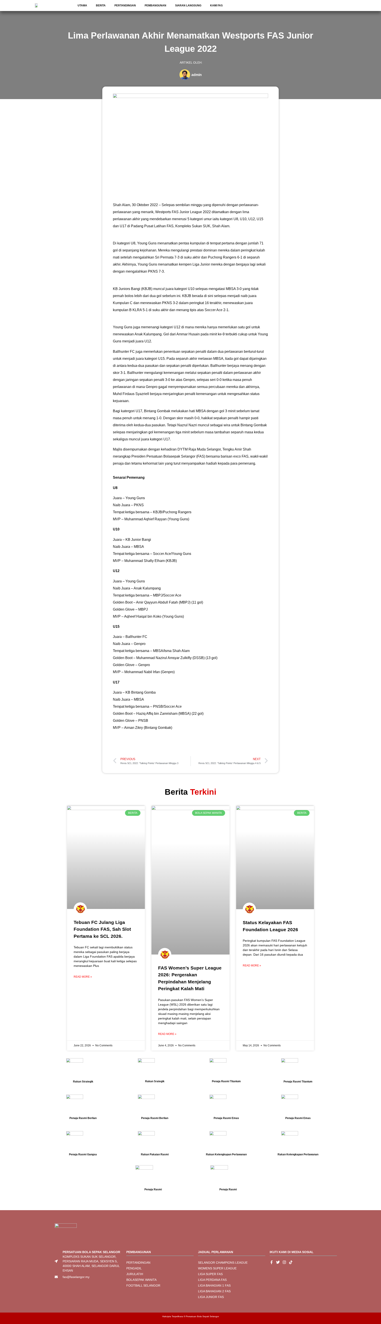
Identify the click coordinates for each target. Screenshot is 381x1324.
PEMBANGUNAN (155, 5)
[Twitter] (278, 1262)
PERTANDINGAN (125, 5)
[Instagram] (284, 1262)
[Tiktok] (291, 1262)
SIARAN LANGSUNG (188, 5)
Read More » (83, 976)
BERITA (101, 5)
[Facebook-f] (271, 1262)
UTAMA (82, 5)
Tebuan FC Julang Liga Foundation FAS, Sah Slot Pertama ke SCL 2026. (102, 929)
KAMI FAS (216, 5)
